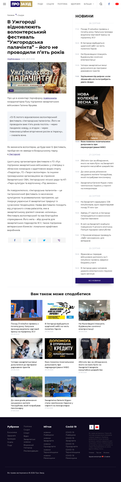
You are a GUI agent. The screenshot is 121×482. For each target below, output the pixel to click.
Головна (91, 452)
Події (40, 4)
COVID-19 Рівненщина (71, 456)
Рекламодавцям (31, 451)
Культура (11, 439)
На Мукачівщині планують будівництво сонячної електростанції (92, 326)
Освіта (10, 442)
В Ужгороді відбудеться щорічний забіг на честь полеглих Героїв (57, 326)
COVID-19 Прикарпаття (72, 445)
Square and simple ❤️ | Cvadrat (99, 456)
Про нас (98, 452)
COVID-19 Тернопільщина (73, 451)
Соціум (50, 4)
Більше (88, 4)
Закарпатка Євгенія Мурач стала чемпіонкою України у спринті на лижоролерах (59, 403)
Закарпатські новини (29, 440)
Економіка (12, 432)
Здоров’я (75, 4)
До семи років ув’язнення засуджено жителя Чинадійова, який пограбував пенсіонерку (25, 404)
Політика (62, 4)
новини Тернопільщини (51, 451)
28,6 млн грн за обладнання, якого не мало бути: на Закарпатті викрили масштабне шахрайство (93, 366)
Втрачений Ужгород (29, 446)
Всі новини (95, 281)
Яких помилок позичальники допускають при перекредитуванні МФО (59, 364)
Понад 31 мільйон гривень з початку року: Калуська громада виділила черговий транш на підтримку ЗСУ (25, 328)
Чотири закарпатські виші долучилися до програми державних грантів (24, 364)
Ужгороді (14, 154)
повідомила (50, 98)
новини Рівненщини (49, 456)
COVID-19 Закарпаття (71, 439)
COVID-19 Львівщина (71, 433)
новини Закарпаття (49, 439)
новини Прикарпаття (50, 445)
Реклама (106, 452)
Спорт (26, 433)
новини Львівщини (49, 433)
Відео (26, 436)
